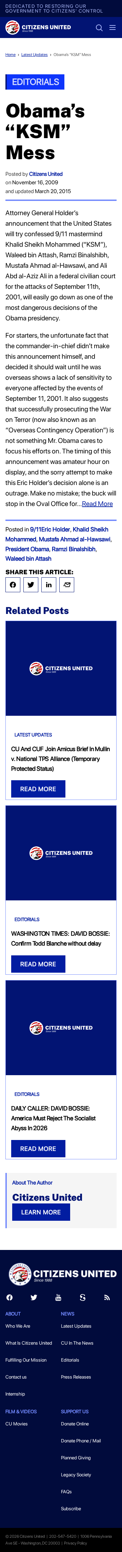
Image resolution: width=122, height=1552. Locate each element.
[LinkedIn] (48, 584)
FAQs (66, 1491)
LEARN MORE (41, 1212)
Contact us (16, 1377)
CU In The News (77, 1343)
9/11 (35, 529)
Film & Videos (21, 1411)
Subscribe (71, 1508)
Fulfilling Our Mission (25, 1360)
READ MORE (38, 788)
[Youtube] (58, 1299)
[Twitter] (30, 584)
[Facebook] (12, 584)
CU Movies (16, 1423)
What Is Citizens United (28, 1343)
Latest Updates (34, 54)
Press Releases (76, 1377)
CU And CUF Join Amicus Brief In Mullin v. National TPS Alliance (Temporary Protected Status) (60, 758)
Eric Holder (55, 529)
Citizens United (46, 174)
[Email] (66, 584)
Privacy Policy (75, 1543)
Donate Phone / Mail (81, 1440)
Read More (97, 504)
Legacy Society (76, 1474)
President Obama (27, 549)
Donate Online (75, 1423)
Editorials (35, 81)
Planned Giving (76, 1457)
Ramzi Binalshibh (74, 549)
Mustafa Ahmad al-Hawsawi (74, 539)
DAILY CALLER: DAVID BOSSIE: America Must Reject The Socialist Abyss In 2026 (53, 1118)
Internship (15, 1394)
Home (10, 54)
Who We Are (17, 1326)
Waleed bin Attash (28, 558)
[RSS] (107, 1299)
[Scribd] (83, 1299)
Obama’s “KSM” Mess (72, 54)
